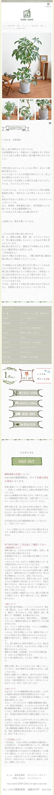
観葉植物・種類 (38, 26)
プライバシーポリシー (37, 774)
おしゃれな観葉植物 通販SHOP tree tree (27, 789)
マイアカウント (34, 778)
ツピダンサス (7, 28)
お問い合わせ (18, 778)
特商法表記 (19, 774)
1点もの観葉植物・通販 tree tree (15, 26)
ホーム (9, 774)
